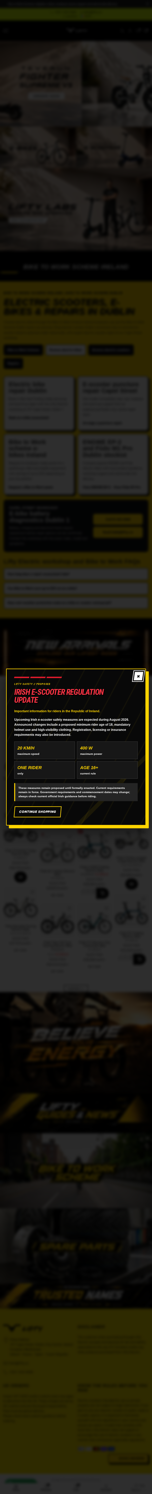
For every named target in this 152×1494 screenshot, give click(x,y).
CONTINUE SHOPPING (37, 811)
